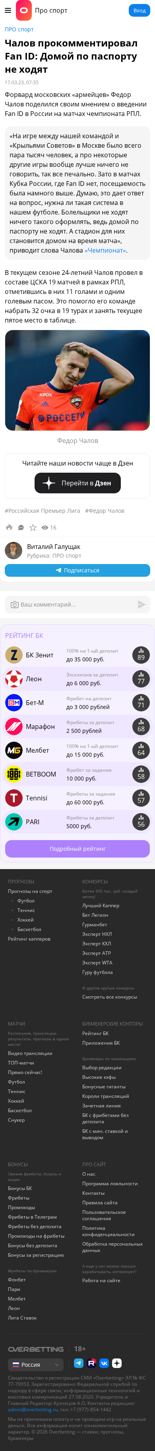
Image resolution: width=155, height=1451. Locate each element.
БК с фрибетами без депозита (105, 1118)
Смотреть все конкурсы (109, 996)
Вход (139, 10)
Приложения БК (101, 1042)
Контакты (93, 1193)
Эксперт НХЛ (97, 934)
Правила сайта (100, 1202)
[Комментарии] (21, 527)
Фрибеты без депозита (35, 1226)
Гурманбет (94, 924)
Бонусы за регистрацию (36, 1255)
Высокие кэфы (99, 1077)
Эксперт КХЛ (96, 943)
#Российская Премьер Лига (42, 510)
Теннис (26, 910)
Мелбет (17, 1298)
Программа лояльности (110, 1183)
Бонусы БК (20, 1188)
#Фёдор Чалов (104, 510)
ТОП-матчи (21, 1062)
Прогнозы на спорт (30, 891)
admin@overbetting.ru (33, 1409)
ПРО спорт (19, 29)
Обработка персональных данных (112, 1247)
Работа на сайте (101, 1280)
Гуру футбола (97, 972)
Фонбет (17, 1279)
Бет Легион (95, 915)
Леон (14, 1308)
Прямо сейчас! (25, 1072)
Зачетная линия (101, 1105)
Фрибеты (18, 1197)
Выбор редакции (102, 1067)
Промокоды (21, 1207)
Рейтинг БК (95, 1033)
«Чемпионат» (105, 250)
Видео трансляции (30, 1053)
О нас (88, 1174)
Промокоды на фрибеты (36, 1236)
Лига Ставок (22, 1317)
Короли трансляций (105, 1096)
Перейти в (86, 483)
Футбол (26, 900)
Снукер (16, 1120)
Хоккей (25, 919)
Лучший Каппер (100, 905)
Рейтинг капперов (29, 938)
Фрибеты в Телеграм (32, 1216)
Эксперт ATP (96, 953)
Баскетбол (29, 929)
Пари (14, 1289)
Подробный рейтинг (78, 848)
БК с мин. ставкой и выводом (105, 1134)
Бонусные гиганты (104, 1086)
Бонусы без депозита (32, 1245)
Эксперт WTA (97, 962)
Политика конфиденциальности (108, 1231)
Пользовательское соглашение (104, 1215)
